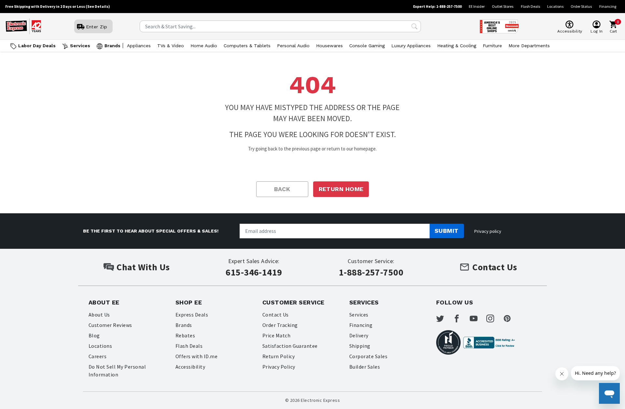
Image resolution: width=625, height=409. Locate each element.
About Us (99, 314)
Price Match (276, 335)
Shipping (359, 346)
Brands (112, 45)
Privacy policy (487, 231)
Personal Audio (293, 45)
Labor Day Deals (37, 45)
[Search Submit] (414, 26)
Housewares (329, 45)
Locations (555, 6)
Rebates (185, 335)
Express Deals (191, 314)
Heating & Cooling (456, 45)
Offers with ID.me (196, 356)
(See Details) (98, 6)
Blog (94, 335)
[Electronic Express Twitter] (444, 318)
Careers (97, 356)
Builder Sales (364, 366)
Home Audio (203, 45)
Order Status (581, 6)
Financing (607, 6)
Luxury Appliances (411, 45)
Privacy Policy (278, 366)
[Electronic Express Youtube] (477, 318)
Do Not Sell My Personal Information (117, 370)
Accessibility (190, 366)
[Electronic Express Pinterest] (511, 318)
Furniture (492, 45)
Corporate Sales (368, 356)
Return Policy (278, 356)
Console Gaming (367, 45)
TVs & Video (170, 45)
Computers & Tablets (247, 45)
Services (80, 45)
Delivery (358, 335)
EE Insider (477, 6)
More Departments (529, 45)
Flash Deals (530, 6)
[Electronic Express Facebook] (460, 318)
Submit (447, 230)
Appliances (139, 45)
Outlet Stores (502, 6)
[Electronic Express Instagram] (494, 318)
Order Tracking (280, 325)
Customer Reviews (110, 325)
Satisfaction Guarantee (290, 346)
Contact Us (275, 314)
